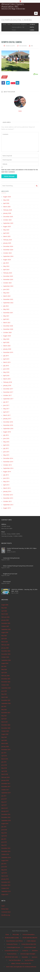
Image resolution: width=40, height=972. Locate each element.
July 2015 (6, 448)
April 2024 (6, 269)
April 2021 (6, 319)
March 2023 (6, 296)
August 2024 (7, 259)
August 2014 (7, 471)
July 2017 (6, 402)
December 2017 (8, 389)
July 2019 (6, 356)
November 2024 (8, 250)
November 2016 (8, 425)
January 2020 (7, 349)
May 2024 (6, 266)
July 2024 (6, 263)
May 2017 (6, 409)
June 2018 (6, 369)
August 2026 (7, 197)
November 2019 (8, 352)
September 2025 (8, 223)
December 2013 (8, 495)
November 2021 (8, 312)
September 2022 (8, 303)
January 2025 (7, 243)
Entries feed (4, 909)
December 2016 (8, 422)
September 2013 (8, 505)
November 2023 (8, 279)
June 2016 (6, 438)
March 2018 (6, 379)
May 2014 (6, 481)
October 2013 (7, 501)
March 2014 (6, 488)
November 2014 (8, 461)
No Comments (23, 46)
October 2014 (7, 465)
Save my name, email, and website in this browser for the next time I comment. (19, 171)
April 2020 (6, 342)
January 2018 (7, 385)
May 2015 (6, 455)
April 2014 (6, 485)
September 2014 (8, 468)
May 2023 (6, 293)
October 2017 (7, 395)
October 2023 (7, 283)
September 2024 (8, 256)
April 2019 (6, 359)
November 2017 (8, 392)
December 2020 (8, 326)
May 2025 (6, 230)
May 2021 (6, 316)
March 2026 (6, 206)
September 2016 (8, 428)
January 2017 (7, 418)
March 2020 (6, 346)
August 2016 (7, 432)
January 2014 (7, 491)
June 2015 (6, 452)
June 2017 (6, 405)
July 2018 (6, 365)
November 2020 (8, 329)
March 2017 (6, 415)
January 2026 (7, 213)
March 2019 (6, 362)
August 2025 (7, 226)
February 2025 (7, 240)
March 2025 (6, 236)
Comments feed (5, 912)
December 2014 (8, 458)
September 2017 (8, 399)
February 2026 (7, 210)
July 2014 (6, 475)
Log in (3, 906)
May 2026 (6, 200)
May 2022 (6, 309)
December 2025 (8, 216)
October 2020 (7, 332)
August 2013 (7, 508)
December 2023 (8, 276)
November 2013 (8, 498)
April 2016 (6, 445)
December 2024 (8, 246)
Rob (20, 111)
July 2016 (6, 435)
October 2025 (7, 220)
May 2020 (6, 339)
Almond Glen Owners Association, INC (12, 5)
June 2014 (6, 478)
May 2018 (6, 372)
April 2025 (6, 233)
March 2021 (6, 322)
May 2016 (6, 442)
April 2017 (6, 412)
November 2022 (8, 299)
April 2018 (6, 375)
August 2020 (7, 336)
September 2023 (8, 286)
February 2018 (7, 382)
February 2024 (7, 273)
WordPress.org (5, 915)
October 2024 (7, 253)
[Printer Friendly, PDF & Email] (35, 74)
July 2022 (6, 306)
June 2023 (6, 289)
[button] (36, 13)
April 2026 (6, 203)
